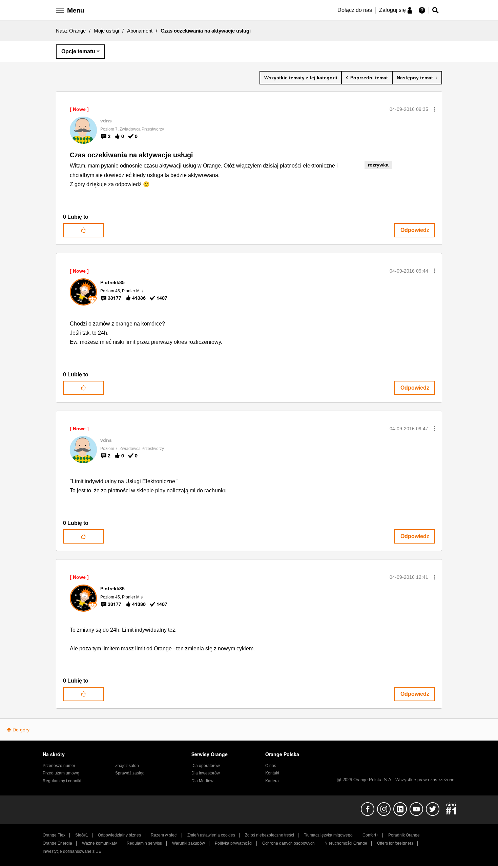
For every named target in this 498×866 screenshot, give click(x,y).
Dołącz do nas (354, 10)
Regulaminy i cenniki (62, 781)
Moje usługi (106, 31)
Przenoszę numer (59, 765)
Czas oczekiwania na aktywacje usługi (131, 155)
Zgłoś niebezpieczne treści (269, 835)
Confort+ (370, 835)
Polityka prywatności (233, 843)
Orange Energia (57, 843)
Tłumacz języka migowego (328, 835)
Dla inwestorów (205, 773)
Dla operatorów (205, 765)
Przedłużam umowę (61, 773)
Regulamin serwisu (144, 843)
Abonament (139, 31)
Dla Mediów (202, 781)
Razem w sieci (164, 835)
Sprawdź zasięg (130, 773)
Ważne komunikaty (99, 843)
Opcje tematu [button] (78, 51)
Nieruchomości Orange (346, 843)
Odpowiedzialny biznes (119, 835)
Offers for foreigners (395, 843)
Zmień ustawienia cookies (211, 835)
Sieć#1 (81, 835)
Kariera (272, 781)
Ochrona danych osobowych (288, 843)
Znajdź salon (127, 765)
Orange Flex (54, 835)
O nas (270, 765)
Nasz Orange (71, 31)
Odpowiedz (414, 230)
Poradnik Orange (404, 835)
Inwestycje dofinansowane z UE (72, 851)
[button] (434, 109)
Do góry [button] (21, 729)
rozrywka (378, 165)
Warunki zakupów (188, 843)
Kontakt (272, 773)
